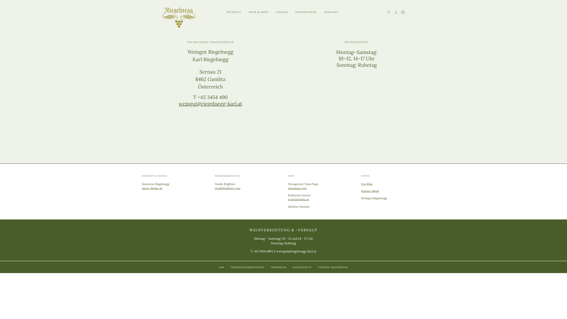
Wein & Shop (258, 12)
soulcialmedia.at (298, 199)
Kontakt (331, 12)
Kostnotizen (306, 12)
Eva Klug (366, 184)
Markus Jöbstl (370, 191)
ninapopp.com (297, 188)
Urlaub (282, 12)
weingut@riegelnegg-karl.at (210, 103)
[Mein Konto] (396, 12)
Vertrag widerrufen (333, 267)
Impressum (278, 267)
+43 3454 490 (262, 251)
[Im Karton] (403, 12)
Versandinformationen (247, 267)
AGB (221, 267)
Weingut (234, 12)
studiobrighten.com (227, 188)
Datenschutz (302, 267)
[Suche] (388, 12)
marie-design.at (152, 188)
